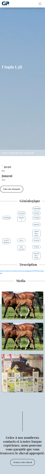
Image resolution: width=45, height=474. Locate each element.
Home (4, 153)
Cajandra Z (21, 219)
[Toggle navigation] (40, 4)
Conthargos (6, 218)
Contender (36, 208)
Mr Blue (36, 247)
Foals (20, 153)
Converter (21, 213)
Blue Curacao (21, 248)
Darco (21, 240)
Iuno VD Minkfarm (6, 241)
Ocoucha (36, 240)
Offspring (13, 153)
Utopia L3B (29, 153)
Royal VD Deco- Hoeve (36, 256)
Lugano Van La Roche (36, 233)
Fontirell (36, 213)
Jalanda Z (36, 224)
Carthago (36, 218)
